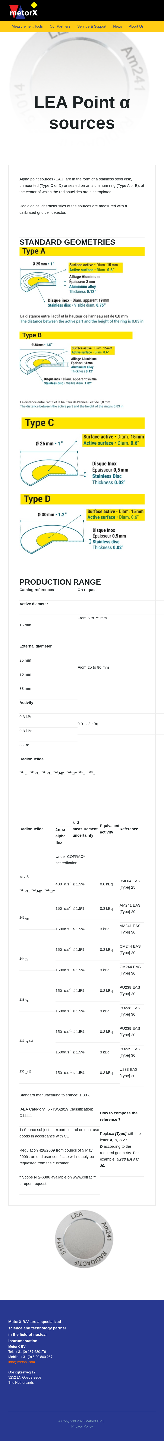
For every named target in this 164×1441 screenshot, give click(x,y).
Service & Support (91, 26)
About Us (136, 26)
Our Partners (60, 26)
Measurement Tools (27, 26)
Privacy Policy (82, 1426)
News (117, 26)
